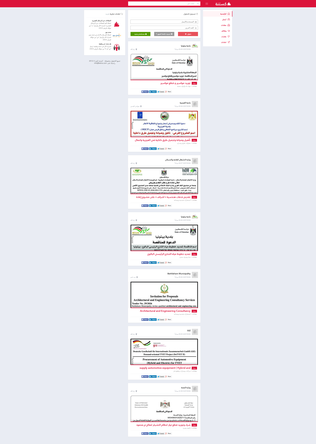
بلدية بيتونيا (186, 46)
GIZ (189, 331)
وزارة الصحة (186, 388)
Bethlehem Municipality (179, 274)
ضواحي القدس (134, 106)
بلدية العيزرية (185, 103)
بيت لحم (133, 277)
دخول (189, 34)
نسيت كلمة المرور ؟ (163, 34)
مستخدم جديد (139, 34)
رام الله (132, 49)
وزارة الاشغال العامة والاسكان (178, 160)
